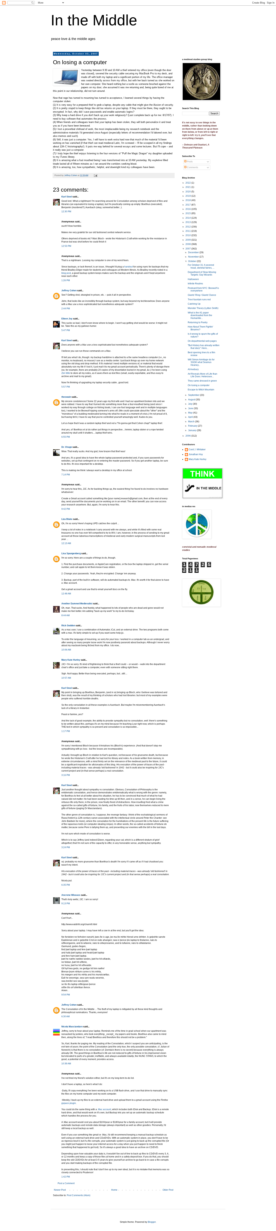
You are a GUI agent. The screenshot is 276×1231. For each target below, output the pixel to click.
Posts (189, 161)
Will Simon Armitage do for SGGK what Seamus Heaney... (201, 362)
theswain (66, 397)
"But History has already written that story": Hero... (203, 346)
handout (128, 266)
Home (114, 1190)
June (191, 408)
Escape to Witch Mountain (201, 389)
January (192, 430)
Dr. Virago (66, 447)
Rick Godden (68, 625)
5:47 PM (65, 330)
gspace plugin (68, 1103)
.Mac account (104, 1109)
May (190, 412)
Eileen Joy (66, 318)
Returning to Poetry (197, 322)
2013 (188, 222)
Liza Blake (66, 519)
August (192, 399)
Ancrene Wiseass (70, 895)
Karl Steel (66, 196)
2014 (188, 218)
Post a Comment (66, 1183)
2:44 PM (65, 308)
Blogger (152, 1222)
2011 (188, 231)
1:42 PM (65, 1176)
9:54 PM (65, 994)
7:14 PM (65, 474)
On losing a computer (199, 385)
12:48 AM (66, 593)
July (190, 404)
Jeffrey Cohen (69, 290)
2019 (188, 196)
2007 (188, 248)
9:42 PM (65, 509)
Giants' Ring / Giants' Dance (202, 295)
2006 (188, 435)
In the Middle (94, 20)
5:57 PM (65, 386)
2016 (188, 209)
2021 (188, 187)
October (192, 261)
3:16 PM (65, 775)
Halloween (193, 279)
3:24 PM (65, 847)
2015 (188, 213)
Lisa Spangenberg (71, 553)
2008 (188, 244)
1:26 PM (65, 280)
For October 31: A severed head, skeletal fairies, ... (201, 266)
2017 (188, 204)
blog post (66, 273)
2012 (188, 226)
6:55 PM (65, 437)
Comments (192, 167)
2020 (188, 191)
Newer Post (60, 1190)
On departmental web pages (202, 341)
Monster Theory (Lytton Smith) (203, 308)
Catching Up (194, 304)
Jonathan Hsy (196, 454)
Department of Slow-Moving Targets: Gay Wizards (202, 273)
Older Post (168, 1190)
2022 (188, 182)
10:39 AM (66, 1063)
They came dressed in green (202, 380)
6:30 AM (65, 1016)
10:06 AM (66, 649)
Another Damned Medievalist (76, 603)
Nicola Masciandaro (72, 1026)
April (190, 417)
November (193, 256)
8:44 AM (65, 615)
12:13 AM (66, 543)
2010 (188, 235)
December (193, 252)
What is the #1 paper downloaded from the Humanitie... (200, 315)
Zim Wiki (65, 373)
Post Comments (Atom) (78, 1195)
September (194, 395)
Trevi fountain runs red (199, 299)
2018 (188, 200)
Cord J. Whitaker (197, 449)
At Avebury (193, 369)
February (193, 426)
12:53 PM (66, 246)
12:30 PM (66, 211)
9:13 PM (65, 903)
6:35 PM (65, 885)
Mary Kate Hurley (70, 660)
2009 (188, 240)
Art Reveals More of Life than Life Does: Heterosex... (202, 375)
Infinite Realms (195, 283)
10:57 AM (66, 678)
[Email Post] (95, 175)
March (191, 421)
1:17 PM (65, 731)
